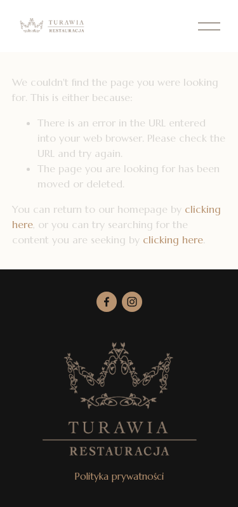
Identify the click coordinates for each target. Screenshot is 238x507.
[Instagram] (132, 302)
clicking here (173, 239)
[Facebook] (106, 302)
